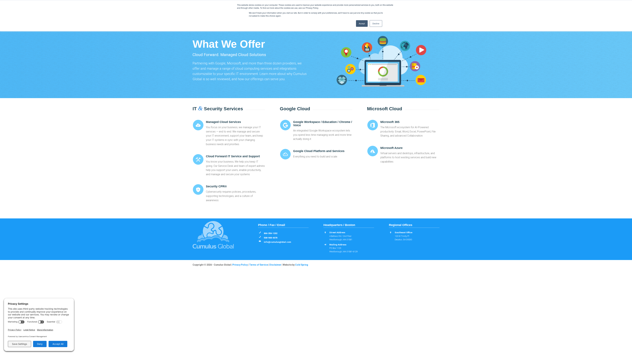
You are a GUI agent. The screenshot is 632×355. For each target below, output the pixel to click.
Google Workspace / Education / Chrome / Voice (322, 123)
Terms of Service (258, 264)
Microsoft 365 (389, 122)
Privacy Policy (240, 264)
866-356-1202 (270, 233)
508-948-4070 (270, 238)
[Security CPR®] (198, 189)
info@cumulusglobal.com (277, 242)
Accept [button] (362, 23)
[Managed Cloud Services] (198, 125)
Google (220, 63)
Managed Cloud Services (223, 122)
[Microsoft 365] (372, 125)
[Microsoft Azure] (372, 151)
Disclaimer (275, 264)
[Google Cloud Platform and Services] (285, 154)
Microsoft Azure (391, 148)
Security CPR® (216, 186)
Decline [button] (375, 23)
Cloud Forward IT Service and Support (233, 156)
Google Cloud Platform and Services (318, 151)
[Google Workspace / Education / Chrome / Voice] (285, 125)
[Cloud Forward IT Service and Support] (198, 159)
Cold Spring (301, 264)
